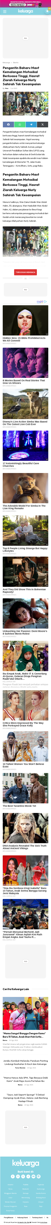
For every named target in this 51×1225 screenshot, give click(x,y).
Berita (15, 62)
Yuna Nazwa (20, 1068)
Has (6, 88)
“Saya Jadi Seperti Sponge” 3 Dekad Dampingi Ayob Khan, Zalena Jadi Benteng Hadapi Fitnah (25, 1098)
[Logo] (25, 11)
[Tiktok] (28, 1176)
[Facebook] (13, 1176)
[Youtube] (33, 1176)
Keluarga (6, 62)
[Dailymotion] (39, 1176)
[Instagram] (18, 1176)
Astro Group (43, 1222)
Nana (5, 1040)
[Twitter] (23, 1176)
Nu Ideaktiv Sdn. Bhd (23, 1222)
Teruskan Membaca (25, 272)
